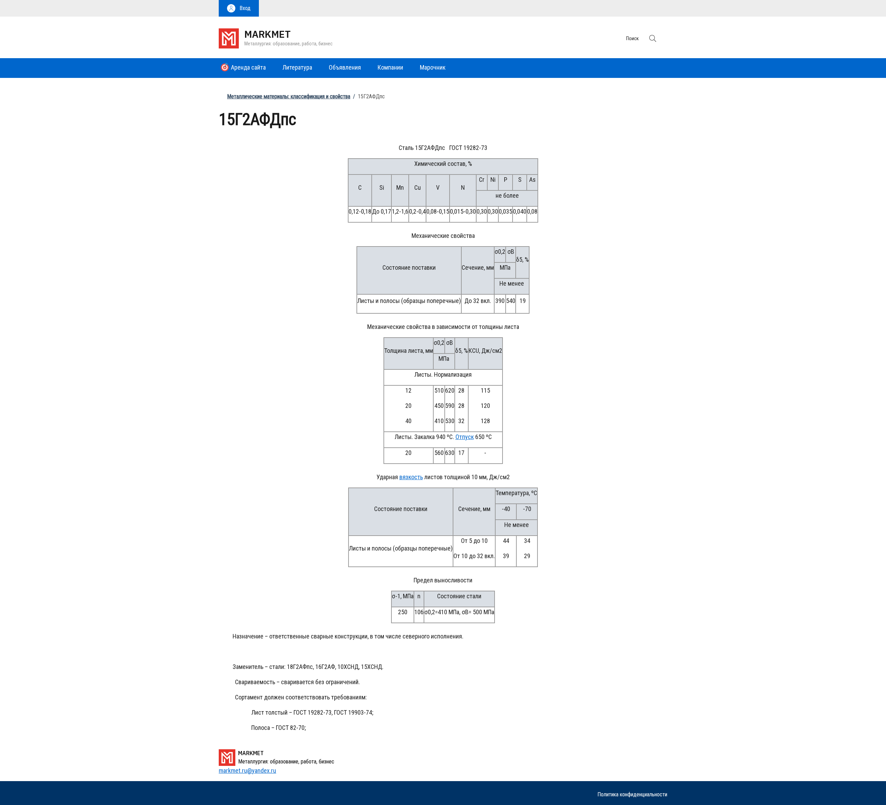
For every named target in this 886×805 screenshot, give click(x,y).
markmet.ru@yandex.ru (247, 770)
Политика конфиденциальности (632, 794)
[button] (239, 8)
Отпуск (464, 436)
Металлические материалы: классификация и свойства (288, 96)
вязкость (411, 477)
